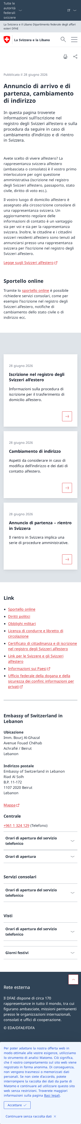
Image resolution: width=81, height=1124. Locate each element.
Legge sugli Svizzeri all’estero (29, 262)
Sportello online (21, 609)
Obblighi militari (22, 623)
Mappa (10, 805)
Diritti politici (19, 616)
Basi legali (52, 1095)
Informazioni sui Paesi (27, 668)
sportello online (35, 290)
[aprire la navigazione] (74, 39)
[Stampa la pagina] (65, 56)
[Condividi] (75, 56)
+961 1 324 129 (16, 825)
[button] (73, 979)
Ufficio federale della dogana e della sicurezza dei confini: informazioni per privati (41, 681)
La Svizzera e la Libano (32, 40)
